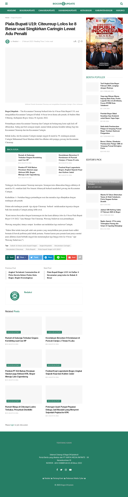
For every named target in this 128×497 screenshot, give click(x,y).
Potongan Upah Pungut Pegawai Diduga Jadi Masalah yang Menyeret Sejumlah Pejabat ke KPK (62, 410)
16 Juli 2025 (106, 229)
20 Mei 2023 (106, 151)
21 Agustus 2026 (25, 177)
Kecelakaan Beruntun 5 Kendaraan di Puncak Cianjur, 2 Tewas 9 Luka (69, 157)
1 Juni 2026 (106, 108)
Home (7, 17)
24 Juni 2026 (106, 204)
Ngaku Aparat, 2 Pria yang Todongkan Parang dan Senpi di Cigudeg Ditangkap (111, 223)
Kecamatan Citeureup (14, 249)
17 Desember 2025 (108, 136)
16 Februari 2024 (108, 215)
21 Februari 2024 (108, 91)
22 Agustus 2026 (25, 163)
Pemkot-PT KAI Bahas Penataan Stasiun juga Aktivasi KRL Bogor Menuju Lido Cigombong (20, 374)
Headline (11, 11)
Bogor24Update (67, 485)
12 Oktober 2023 (95, 187)
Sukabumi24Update (67, 11)
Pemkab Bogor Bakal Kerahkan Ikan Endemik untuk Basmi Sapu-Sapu (109, 116)
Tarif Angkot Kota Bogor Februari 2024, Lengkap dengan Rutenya (109, 86)
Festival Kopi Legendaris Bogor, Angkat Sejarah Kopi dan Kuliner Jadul (70, 169)
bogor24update (46, 245)
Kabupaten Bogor (103, 11)
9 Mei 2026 (105, 121)
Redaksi (15, 41)
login (12, 425)
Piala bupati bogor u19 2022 (49, 249)
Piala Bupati (30, 249)
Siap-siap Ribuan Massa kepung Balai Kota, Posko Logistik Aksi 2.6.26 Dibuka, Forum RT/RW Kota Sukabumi (111, 100)
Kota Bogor (86, 11)
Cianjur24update (46, 11)
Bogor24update (27, 11)
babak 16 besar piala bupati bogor (23, 245)
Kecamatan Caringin (62, 245)
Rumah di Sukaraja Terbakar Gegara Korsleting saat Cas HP (30, 157)
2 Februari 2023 (28, 41)
